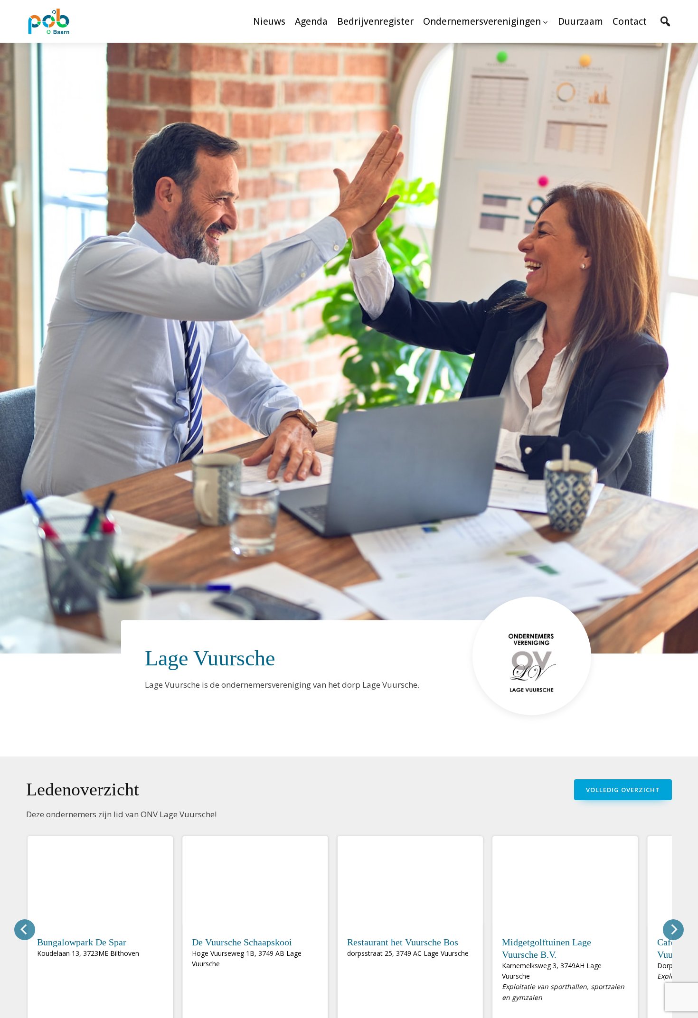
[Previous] (24, 929)
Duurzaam (580, 21)
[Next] (673, 929)
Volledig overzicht (623, 789)
